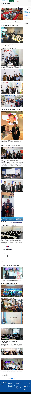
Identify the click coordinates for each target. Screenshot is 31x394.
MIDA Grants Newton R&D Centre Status (10, 265)
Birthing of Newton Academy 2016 (8, 225)
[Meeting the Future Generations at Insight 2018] (12, 14)
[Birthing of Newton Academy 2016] (12, 232)
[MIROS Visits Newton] (12, 364)
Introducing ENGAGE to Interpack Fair (9, 48)
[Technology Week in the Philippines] (12, 290)
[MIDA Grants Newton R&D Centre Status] (12, 272)
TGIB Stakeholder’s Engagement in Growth (10, 327)
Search (24, 6)
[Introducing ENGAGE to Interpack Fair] (12, 57)
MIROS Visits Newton (5, 357)
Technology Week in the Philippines (9, 283)
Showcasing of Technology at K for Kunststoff (11, 109)
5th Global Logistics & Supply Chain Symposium (12, 145)
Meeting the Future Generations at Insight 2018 (11, 7)
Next (14, 378)
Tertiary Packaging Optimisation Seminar (10, 25)
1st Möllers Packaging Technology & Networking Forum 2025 (27, 18)
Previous (9, 378)
